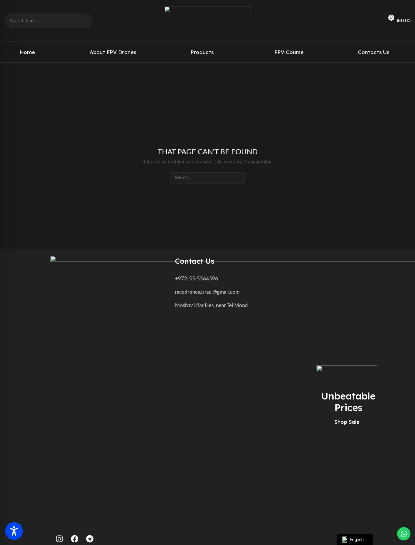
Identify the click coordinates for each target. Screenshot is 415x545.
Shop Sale (346, 422)
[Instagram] (59, 539)
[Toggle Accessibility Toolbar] (14, 531)
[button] (369, 21)
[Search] (83, 20)
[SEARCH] (239, 177)
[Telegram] (90, 539)
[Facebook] (74, 539)
